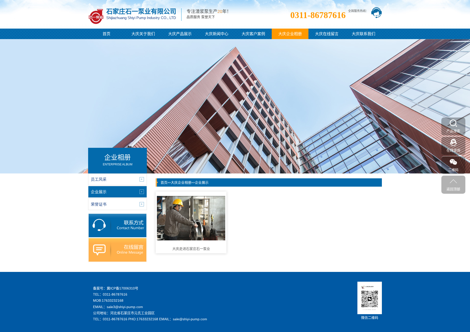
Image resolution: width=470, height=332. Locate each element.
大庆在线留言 (327, 34)
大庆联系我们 (363, 34)
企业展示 (202, 182)
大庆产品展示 (180, 34)
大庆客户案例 (253, 34)
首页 (106, 34)
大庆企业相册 (290, 34)
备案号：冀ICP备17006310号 (115, 288)
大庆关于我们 (143, 34)
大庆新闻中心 (216, 34)
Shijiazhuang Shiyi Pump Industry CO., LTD (141, 18)
